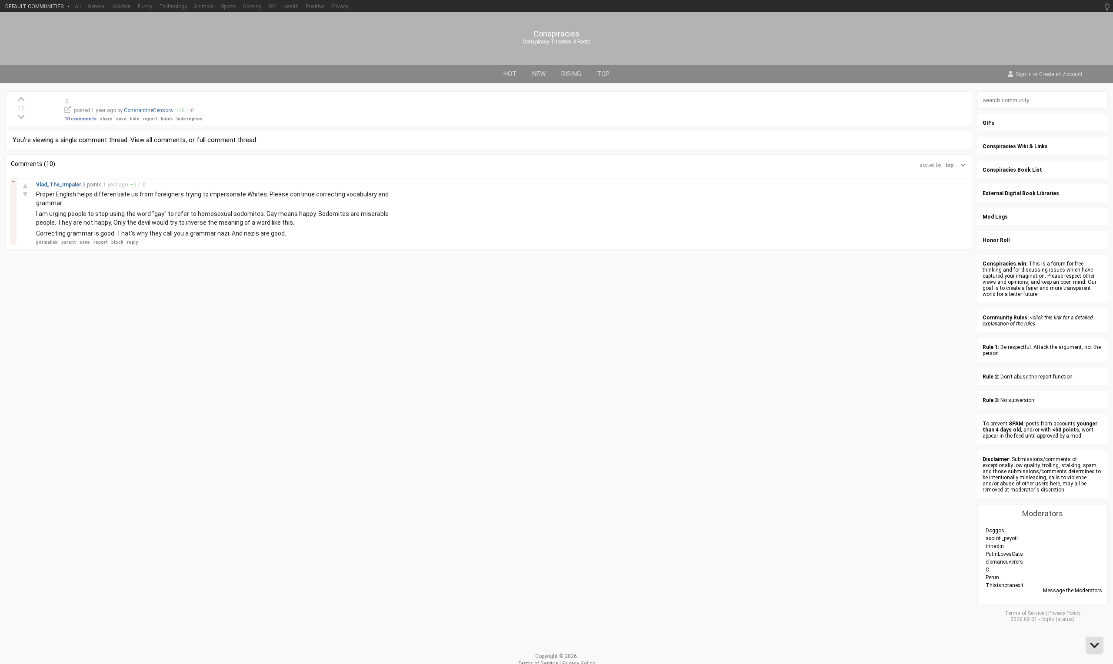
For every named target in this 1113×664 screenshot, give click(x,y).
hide (135, 118)
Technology (173, 6)
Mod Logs (995, 217)
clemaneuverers (1004, 562)
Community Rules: (1006, 318)
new (539, 74)
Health (291, 6)
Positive (315, 6)
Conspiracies (556, 34)
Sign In (1024, 75)
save (121, 118)
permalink (47, 242)
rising (571, 74)
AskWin (122, 6)
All (78, 6)
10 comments (80, 119)
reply (132, 242)
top (603, 74)
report (150, 118)
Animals (204, 6)
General (97, 6)
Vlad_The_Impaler (59, 185)
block (167, 118)
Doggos (995, 531)
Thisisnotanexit (1004, 585)
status (1065, 619)
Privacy (339, 6)
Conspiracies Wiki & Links (1015, 146)
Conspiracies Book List (1012, 170)
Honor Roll (996, 240)
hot (510, 74)
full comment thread (226, 140)
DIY (273, 6)
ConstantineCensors (148, 110)
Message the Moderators (1072, 591)
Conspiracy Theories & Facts (556, 42)
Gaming (252, 6)
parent (68, 242)
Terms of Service (1024, 613)
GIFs (988, 123)
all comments (166, 140)
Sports (228, 6)
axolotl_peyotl (1002, 538)
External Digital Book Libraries (1021, 193)
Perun (992, 577)
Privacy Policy (1064, 613)
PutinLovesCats (1004, 554)
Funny (145, 6)
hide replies (190, 118)
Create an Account (1061, 75)
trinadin (995, 546)
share (106, 118)
